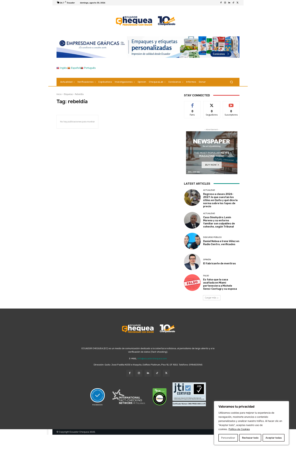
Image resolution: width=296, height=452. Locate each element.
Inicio (59, 94)
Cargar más (210, 297)
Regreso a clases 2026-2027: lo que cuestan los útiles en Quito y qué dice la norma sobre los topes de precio (220, 200)
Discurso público (212, 237)
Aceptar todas (274, 437)
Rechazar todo (250, 437)
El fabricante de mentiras (219, 263)
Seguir (211, 103)
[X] (237, 3)
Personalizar (228, 437)
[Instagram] (225, 3)
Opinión (207, 260)
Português (90, 67)
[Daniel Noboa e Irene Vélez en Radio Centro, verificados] (192, 241)
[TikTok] (233, 3)
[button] (231, 82)
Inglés (63, 67)
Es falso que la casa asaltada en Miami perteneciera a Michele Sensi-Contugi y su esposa (220, 284)
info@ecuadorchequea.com (152, 358)
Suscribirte (231, 103)
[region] (251, 423)
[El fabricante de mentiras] (192, 262)
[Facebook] (221, 3)
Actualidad (209, 190)
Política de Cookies (239, 429)
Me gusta (192, 103)
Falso (206, 276)
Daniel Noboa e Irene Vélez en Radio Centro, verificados (221, 243)
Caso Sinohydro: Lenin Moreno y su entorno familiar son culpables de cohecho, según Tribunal (219, 222)
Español (75, 67)
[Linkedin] (229, 3)
